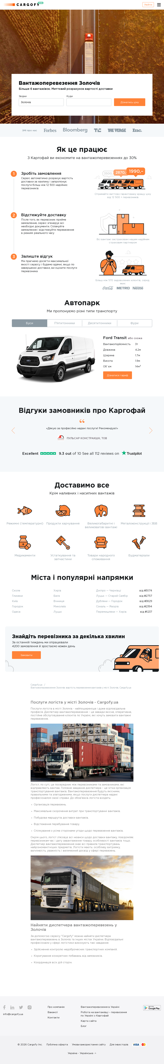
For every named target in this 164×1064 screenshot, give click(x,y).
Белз (56, 595)
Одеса (16, 611)
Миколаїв (59, 606)
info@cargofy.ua (13, 1014)
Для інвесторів (119, 1044)
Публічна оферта (57, 1044)
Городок (17, 606)
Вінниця (58, 601)
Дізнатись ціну (130, 102)
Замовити (26, 655)
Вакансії (53, 1012)
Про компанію (56, 1007)
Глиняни (17, 595)
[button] (13, 430)
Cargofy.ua (37, 684)
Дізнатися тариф (117, 375)
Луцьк (57, 611)
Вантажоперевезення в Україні (100, 1007)
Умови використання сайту (89, 1044)
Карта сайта (88, 1021)
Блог (84, 1026)
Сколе (16, 590)
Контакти (53, 1017)
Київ (15, 601)
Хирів (57, 590)
